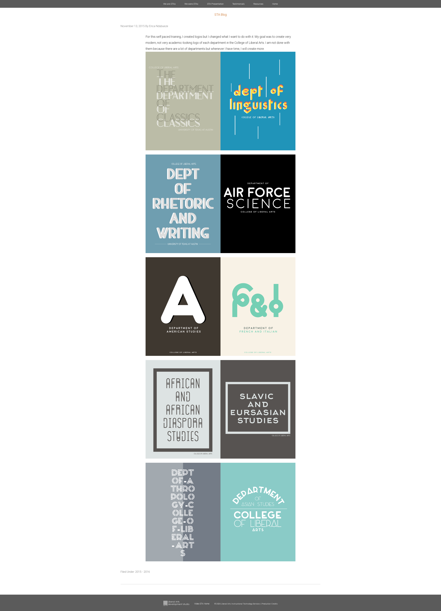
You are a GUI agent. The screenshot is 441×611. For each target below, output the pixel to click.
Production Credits (270, 604)
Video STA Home (201, 604)
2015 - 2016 (142, 571)
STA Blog (220, 14)
